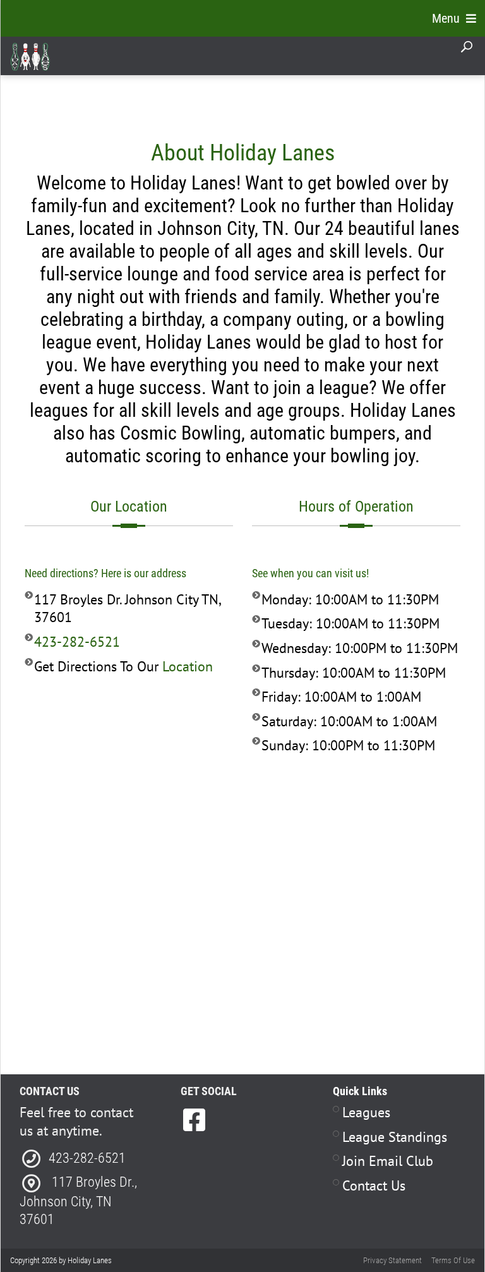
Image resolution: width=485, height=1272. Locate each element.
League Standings (394, 1137)
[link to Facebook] (194, 1119)
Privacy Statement (392, 1260)
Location (187, 666)
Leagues (366, 1112)
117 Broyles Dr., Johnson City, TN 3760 (78, 1200)
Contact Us (373, 1185)
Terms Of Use (453, 1260)
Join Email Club (387, 1161)
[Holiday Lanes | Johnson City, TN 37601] (30, 56)
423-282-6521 (77, 642)
